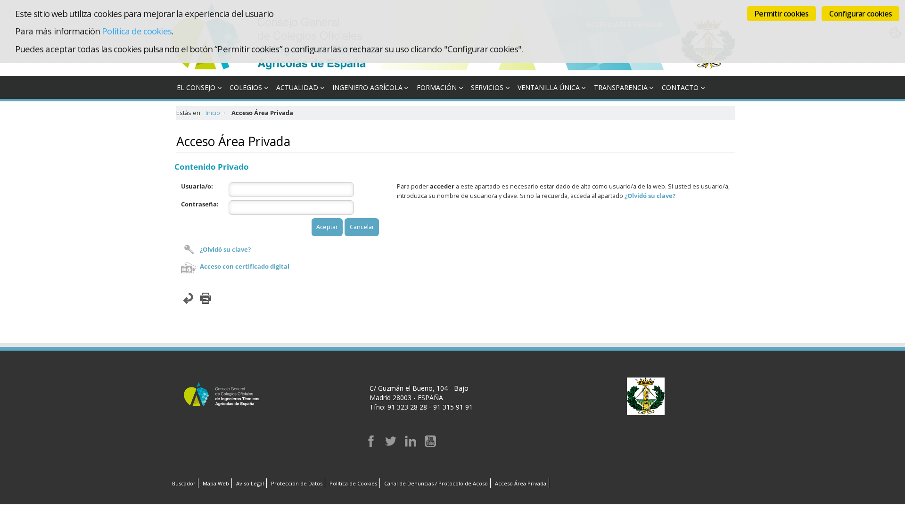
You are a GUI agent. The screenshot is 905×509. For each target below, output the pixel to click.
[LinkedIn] (411, 444)
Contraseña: (200, 204)
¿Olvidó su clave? (225, 250)
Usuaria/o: (197, 186)
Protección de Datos (296, 483)
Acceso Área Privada (520, 483)
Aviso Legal (250, 483)
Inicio (213, 113)
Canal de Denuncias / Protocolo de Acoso (436, 483)
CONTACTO (680, 87)
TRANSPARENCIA (621, 87)
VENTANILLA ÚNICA (549, 87)
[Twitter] (391, 444)
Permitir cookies (781, 13)
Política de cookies (136, 31)
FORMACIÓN (437, 87)
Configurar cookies (860, 13)
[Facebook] (371, 444)
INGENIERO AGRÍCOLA (367, 87)
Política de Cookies (353, 483)
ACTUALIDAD (297, 87)
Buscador (184, 483)
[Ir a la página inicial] (275, 70)
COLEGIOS (246, 87)
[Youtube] (430, 444)
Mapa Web (216, 483)
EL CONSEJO (196, 87)
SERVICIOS (487, 87)
